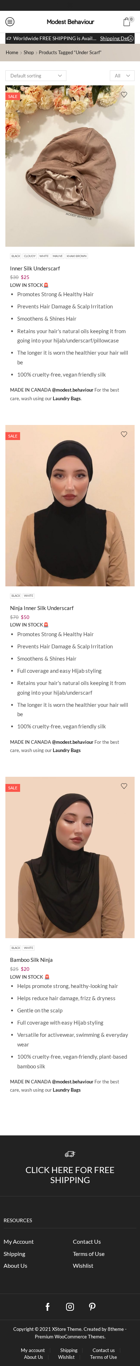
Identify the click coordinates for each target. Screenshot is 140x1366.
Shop (29, 52)
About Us (15, 1265)
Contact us (104, 1350)
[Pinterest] (92, 1307)
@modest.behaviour (72, 390)
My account (33, 1350)
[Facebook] (57, 5)
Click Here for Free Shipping (70, 1174)
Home (12, 52)
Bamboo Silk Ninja (31, 959)
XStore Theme (66, 1329)
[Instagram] (70, 5)
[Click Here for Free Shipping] (70, 1154)
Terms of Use (88, 1253)
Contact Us (87, 1241)
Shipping (14, 1253)
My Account (19, 1241)
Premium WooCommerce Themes (69, 1336)
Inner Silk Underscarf (35, 268)
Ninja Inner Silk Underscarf (42, 608)
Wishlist (83, 1265)
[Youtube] (82, 5)
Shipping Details (117, 38)
